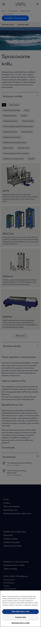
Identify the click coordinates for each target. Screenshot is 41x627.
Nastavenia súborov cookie (21, 623)
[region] (20, 608)
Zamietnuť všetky (20, 617)
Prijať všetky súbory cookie (20, 611)
